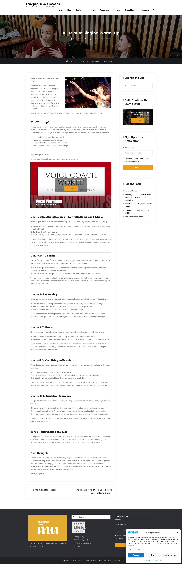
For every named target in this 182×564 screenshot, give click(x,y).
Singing (83, 61)
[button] (178, 533)
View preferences (171, 555)
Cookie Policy (148, 560)
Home (60, 10)
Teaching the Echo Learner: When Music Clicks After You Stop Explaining (138, 197)
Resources (104, 10)
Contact (79, 10)
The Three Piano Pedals (134, 217)
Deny (153, 555)
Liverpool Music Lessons (43, 4)
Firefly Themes (114, 560)
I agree (71, 188)
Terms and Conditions (82, 543)
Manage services (134, 549)
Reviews (116, 10)
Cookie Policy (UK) (81, 540)
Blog (69, 10)
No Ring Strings (131, 191)
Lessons (91, 10)
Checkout (144, 10)
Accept (136, 555)
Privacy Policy (157, 560)
